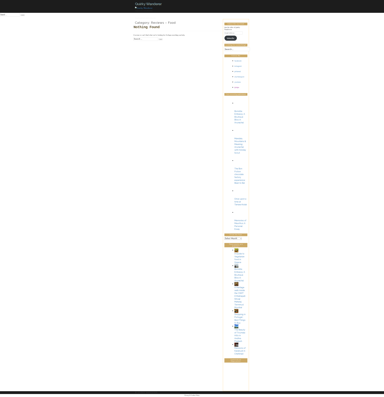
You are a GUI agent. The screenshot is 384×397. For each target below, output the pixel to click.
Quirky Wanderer (148, 4)
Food (143, 18)
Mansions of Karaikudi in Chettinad (240, 351)
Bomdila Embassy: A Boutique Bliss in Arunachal (239, 275)
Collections (147, 18)
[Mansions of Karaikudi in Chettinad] (236, 344)
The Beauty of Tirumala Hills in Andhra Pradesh (239, 335)
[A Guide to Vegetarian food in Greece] (236, 250)
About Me (153, 18)
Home (136, 18)
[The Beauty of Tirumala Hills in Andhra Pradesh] (236, 326)
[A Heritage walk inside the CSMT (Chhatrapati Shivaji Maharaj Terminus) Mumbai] (236, 284)
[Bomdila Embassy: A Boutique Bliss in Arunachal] (236, 265)
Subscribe (230, 38)
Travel (140, 18)
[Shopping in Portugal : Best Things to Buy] (236, 311)
